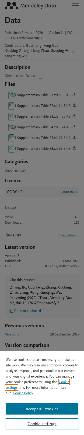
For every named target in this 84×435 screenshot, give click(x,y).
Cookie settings (42, 424)
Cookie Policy (23, 393)
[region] (42, 393)
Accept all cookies (42, 409)
